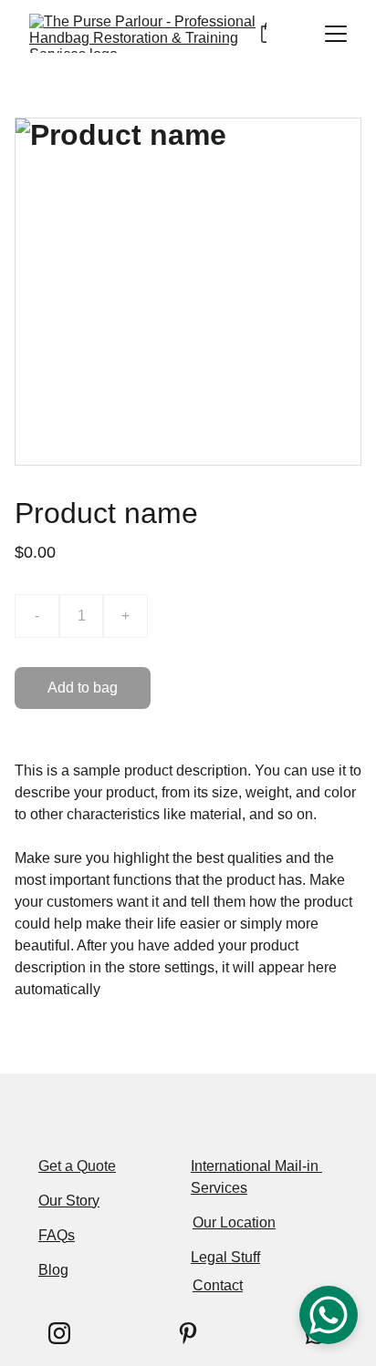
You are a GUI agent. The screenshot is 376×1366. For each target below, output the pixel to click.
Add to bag (82, 687)
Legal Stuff (225, 1257)
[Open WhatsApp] (328, 1315)
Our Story (68, 1200)
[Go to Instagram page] (59, 1333)
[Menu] (336, 34)
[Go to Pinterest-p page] (188, 1333)
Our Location (234, 1222)
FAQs (56, 1235)
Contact (218, 1285)
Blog (53, 1270)
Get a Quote (77, 1166)
